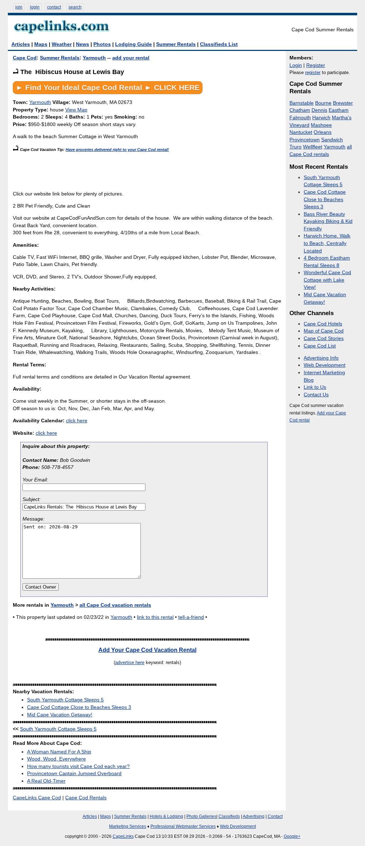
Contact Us (316, 394)
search (75, 7)
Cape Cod (25, 58)
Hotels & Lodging (166, 816)
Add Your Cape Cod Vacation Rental (147, 650)
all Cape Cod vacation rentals (115, 605)
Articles (20, 44)
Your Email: (35, 479)
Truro (295, 147)
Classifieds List (219, 44)
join (18, 7)
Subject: (31, 499)
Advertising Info (321, 358)
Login (295, 65)
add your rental (130, 58)
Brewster (343, 103)
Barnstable (301, 103)
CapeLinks (123, 836)
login (35, 7)
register (312, 72)
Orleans (322, 132)
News (82, 44)
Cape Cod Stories (324, 338)
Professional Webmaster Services (183, 826)
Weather (62, 44)
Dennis (319, 110)
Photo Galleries (201, 816)
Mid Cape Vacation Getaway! (59, 714)
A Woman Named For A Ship (59, 751)
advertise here (129, 662)
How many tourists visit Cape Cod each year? (78, 766)
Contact (275, 816)
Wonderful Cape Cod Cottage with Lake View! (327, 280)
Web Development (324, 365)
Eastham (339, 110)
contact (54, 7)
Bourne (323, 103)
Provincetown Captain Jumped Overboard (74, 773)
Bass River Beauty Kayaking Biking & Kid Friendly (328, 221)
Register (315, 65)
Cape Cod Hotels (323, 324)
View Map (76, 110)
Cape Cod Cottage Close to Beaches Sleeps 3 (79, 707)
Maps (40, 44)
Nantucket (300, 132)
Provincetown (304, 139)
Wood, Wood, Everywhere (56, 759)
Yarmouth (94, 58)
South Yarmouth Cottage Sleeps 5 (65, 700)
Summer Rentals (176, 44)
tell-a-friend (191, 617)
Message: (33, 519)
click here (76, 420)
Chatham (299, 110)
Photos (102, 44)
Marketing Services (127, 826)
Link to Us (315, 387)
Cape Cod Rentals (86, 797)
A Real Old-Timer (46, 781)
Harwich (321, 117)
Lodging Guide (133, 44)
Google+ (292, 836)
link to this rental (155, 617)
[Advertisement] (142, 169)
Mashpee (321, 125)
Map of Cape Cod (324, 331)
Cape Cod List (320, 346)
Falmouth (300, 117)
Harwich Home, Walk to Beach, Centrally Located (327, 243)
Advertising (253, 816)
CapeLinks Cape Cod (37, 797)
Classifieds (229, 816)
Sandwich (332, 139)
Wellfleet (312, 147)
